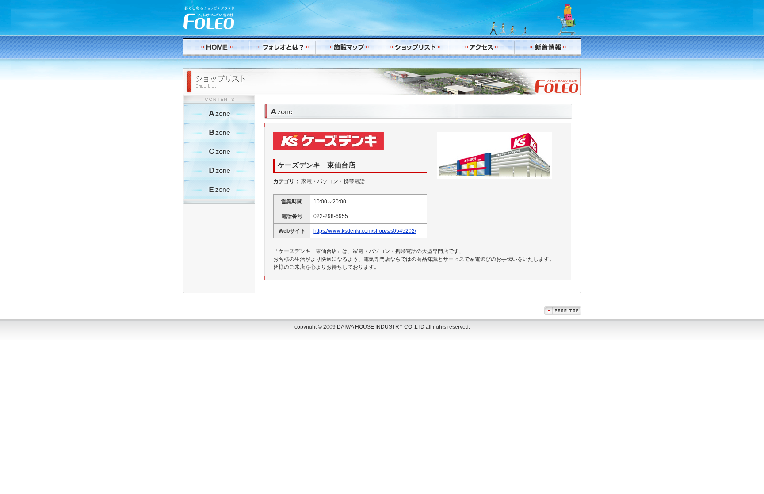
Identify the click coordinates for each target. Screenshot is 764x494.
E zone (219, 189)
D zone (219, 170)
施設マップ (349, 47)
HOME (216, 47)
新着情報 (548, 47)
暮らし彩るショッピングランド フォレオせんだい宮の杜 (209, 18)
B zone (219, 132)
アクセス (481, 47)
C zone (219, 151)
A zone (219, 113)
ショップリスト (415, 47)
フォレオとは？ (282, 47)
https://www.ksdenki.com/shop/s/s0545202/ (364, 231)
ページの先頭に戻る (562, 310)
